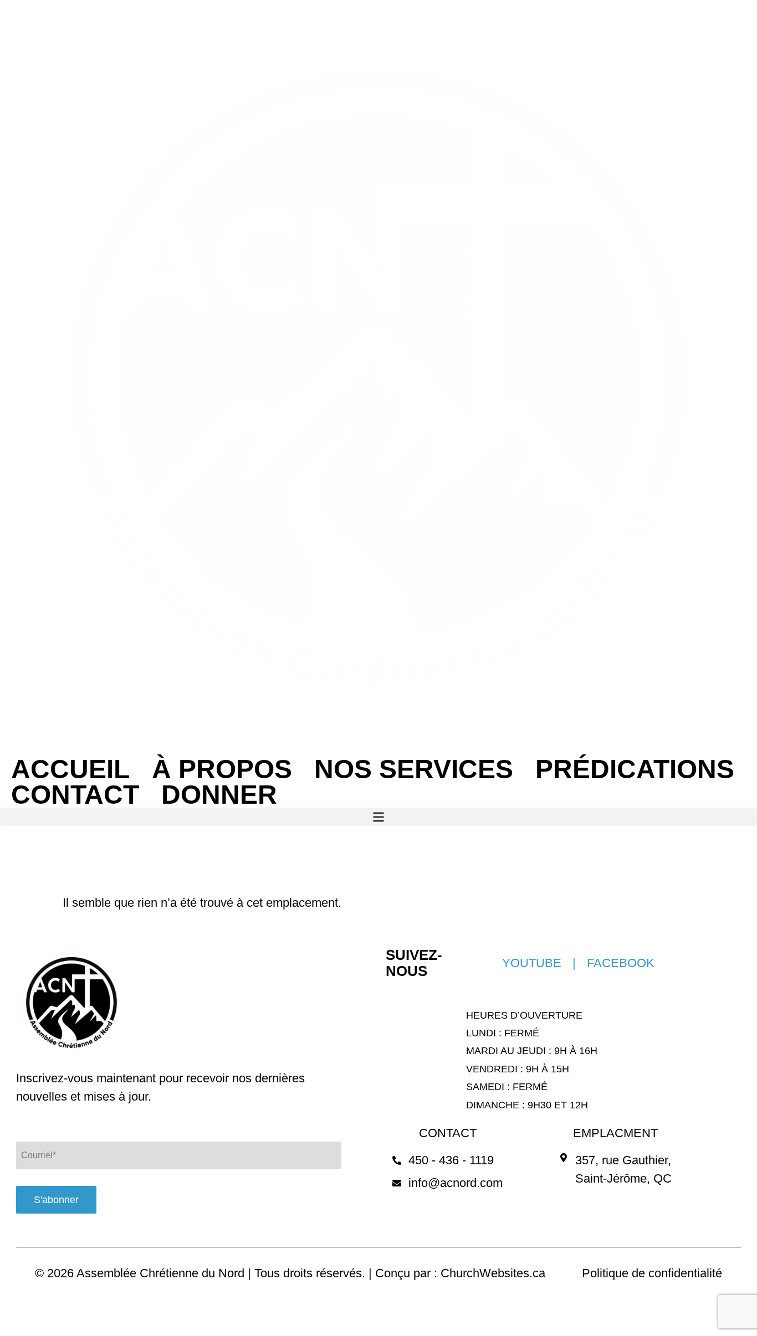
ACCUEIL (70, 769)
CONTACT (75, 795)
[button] (378, 817)
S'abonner (56, 1199)
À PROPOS (222, 769)
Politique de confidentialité (652, 1273)
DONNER (219, 795)
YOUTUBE (531, 963)
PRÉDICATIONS (634, 769)
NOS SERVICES (413, 769)
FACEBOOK (620, 963)
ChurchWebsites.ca (493, 1273)
